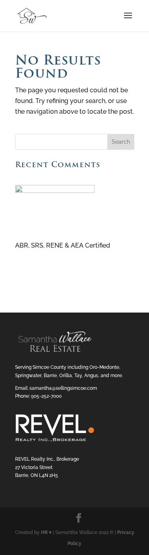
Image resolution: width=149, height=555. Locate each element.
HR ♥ (46, 532)
